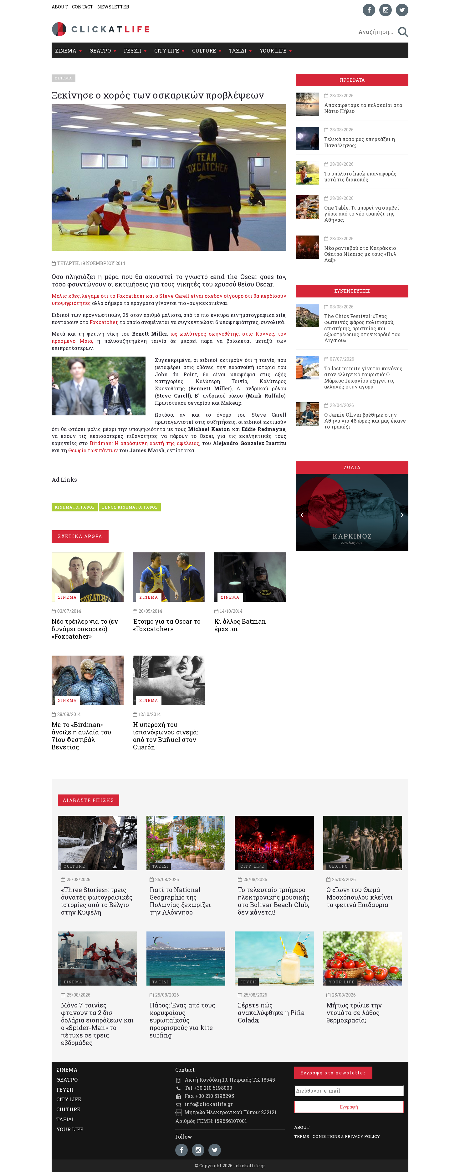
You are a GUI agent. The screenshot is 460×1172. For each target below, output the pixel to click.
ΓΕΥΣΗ (132, 50)
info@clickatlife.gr (209, 1104)
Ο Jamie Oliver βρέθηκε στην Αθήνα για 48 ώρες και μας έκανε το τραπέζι (365, 420)
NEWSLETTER (113, 7)
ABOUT (60, 7)
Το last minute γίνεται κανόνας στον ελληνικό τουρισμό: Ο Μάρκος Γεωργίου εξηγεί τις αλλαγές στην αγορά (363, 377)
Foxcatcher (103, 322)
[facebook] (369, 10)
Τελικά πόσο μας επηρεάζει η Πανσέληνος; (359, 142)
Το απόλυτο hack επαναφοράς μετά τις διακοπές (360, 176)
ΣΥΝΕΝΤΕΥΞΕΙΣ (352, 291)
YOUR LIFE (272, 50)
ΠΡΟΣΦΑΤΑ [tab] (352, 80)
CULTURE (204, 50)
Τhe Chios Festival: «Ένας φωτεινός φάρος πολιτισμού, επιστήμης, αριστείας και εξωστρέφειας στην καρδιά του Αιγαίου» (362, 328)
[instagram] (385, 10)
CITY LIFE (166, 50)
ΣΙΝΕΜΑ (65, 50)
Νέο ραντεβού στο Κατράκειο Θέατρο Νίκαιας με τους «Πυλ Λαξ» (360, 254)
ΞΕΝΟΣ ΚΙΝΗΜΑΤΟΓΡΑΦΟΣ (130, 507)
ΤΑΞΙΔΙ (237, 50)
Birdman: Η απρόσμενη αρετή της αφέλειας (144, 443)
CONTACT (82, 7)
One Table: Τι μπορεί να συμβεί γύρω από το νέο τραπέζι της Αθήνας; (361, 213)
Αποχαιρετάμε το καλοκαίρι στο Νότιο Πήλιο (363, 108)
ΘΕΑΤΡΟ (100, 50)
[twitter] (402, 10)
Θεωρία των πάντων (93, 450)
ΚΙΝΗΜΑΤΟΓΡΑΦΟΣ (75, 507)
